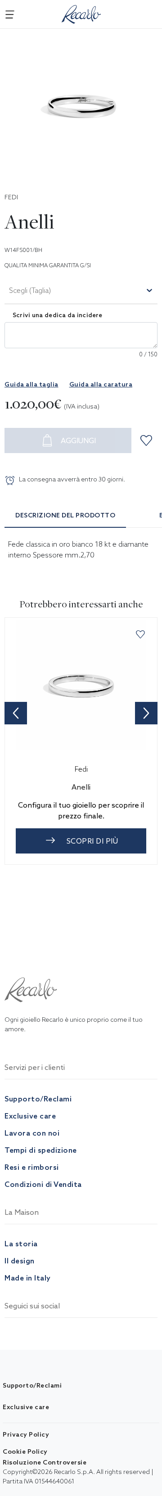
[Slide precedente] (15, 713)
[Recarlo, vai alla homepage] (81, 12)
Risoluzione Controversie (44, 1462)
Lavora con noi (31, 1132)
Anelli (81, 786)
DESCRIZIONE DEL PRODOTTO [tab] (65, 515)
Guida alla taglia (31, 384)
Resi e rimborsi (31, 1167)
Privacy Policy (26, 1434)
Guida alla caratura (101, 384)
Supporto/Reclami (38, 1098)
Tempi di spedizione (40, 1150)
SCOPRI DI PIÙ (92, 840)
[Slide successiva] (146, 713)
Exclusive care (30, 1115)
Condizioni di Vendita (43, 1184)
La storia (21, 1243)
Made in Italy (27, 1277)
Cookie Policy (25, 1451)
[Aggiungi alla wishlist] (147, 440)
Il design (19, 1260)
